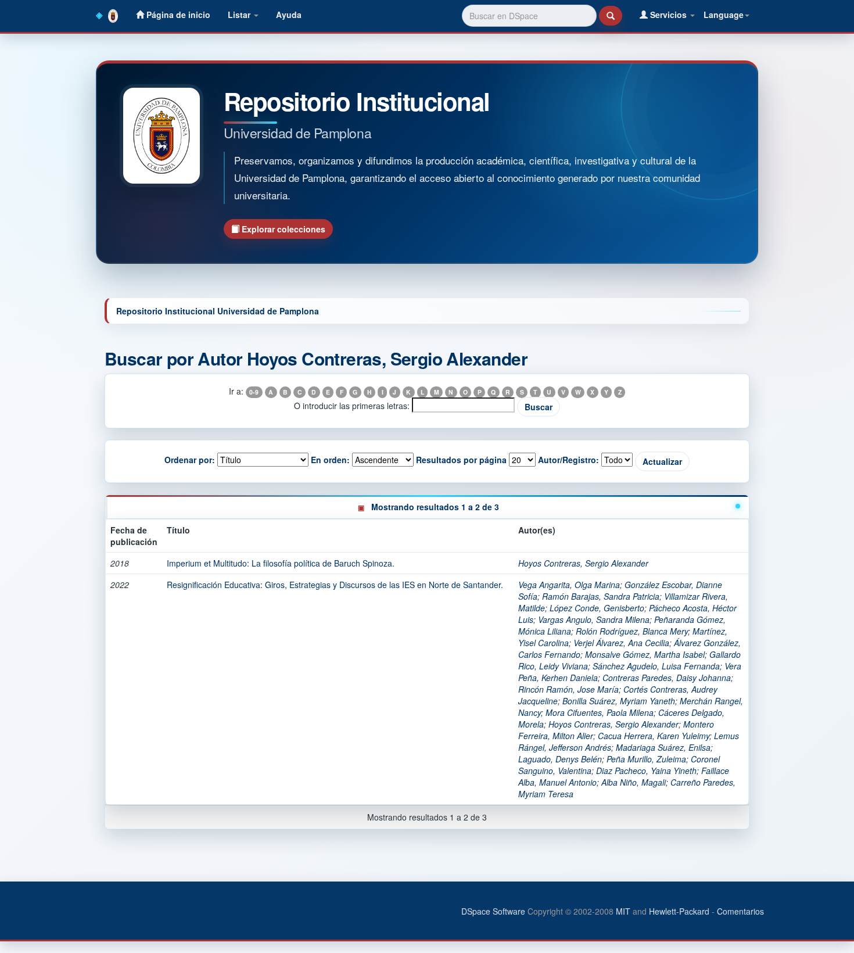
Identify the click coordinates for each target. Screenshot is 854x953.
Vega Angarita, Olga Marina (569, 584)
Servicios (668, 14)
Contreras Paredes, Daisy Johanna (666, 677)
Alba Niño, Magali (633, 782)
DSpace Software (493, 911)
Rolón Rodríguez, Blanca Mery (632, 631)
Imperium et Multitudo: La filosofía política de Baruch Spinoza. (280, 563)
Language (724, 14)
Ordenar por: (189, 459)
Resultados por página (461, 459)
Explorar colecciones (282, 229)
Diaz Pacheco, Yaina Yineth (646, 770)
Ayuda (289, 14)
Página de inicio (177, 14)
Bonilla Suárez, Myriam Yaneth (618, 701)
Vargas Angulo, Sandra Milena (594, 619)
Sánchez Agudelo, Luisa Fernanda (656, 666)
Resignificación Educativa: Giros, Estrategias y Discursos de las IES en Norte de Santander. (335, 584)
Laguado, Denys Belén (560, 759)
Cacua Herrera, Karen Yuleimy (653, 735)
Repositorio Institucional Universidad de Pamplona (217, 311)
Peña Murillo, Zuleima (646, 759)
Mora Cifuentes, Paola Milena (600, 712)
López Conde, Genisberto (597, 608)
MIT (623, 911)
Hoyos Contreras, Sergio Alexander (583, 563)
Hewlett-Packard (679, 911)
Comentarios (740, 911)
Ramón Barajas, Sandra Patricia (600, 596)
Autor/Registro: (568, 459)
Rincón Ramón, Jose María (568, 689)
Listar (240, 14)
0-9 (254, 392)
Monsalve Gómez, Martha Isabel (645, 654)
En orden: (330, 459)
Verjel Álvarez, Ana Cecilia (621, 643)
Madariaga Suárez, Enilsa (663, 747)
